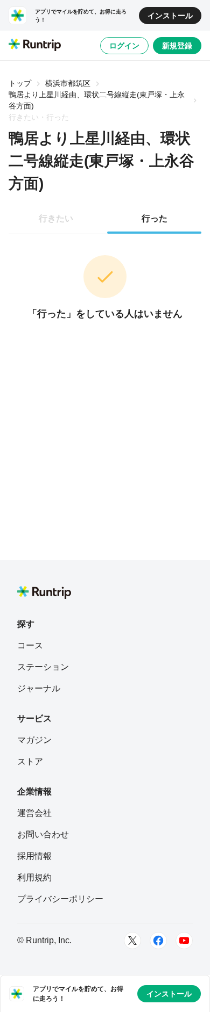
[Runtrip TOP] (35, 46)
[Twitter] (132, 940)
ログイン (124, 45)
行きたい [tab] (56, 218)
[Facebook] (158, 940)
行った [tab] (154, 218)
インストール (170, 15)
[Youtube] (184, 940)
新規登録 (177, 45)
